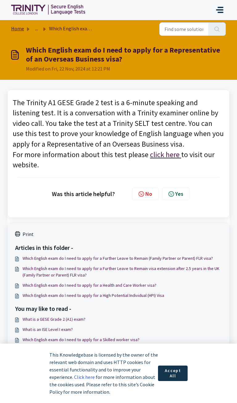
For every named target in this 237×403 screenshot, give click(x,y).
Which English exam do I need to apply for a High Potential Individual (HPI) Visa (93, 295)
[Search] (217, 29)
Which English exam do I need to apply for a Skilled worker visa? (81, 339)
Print (28, 234)
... (36, 28)
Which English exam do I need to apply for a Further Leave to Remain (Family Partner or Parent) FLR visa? (118, 258)
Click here (84, 377)
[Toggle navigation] (220, 9)
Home (17, 28)
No (148, 193)
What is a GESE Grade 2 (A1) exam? (54, 319)
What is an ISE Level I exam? (48, 329)
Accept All (173, 373)
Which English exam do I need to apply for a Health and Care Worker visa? (89, 285)
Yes (179, 193)
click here (165, 154)
